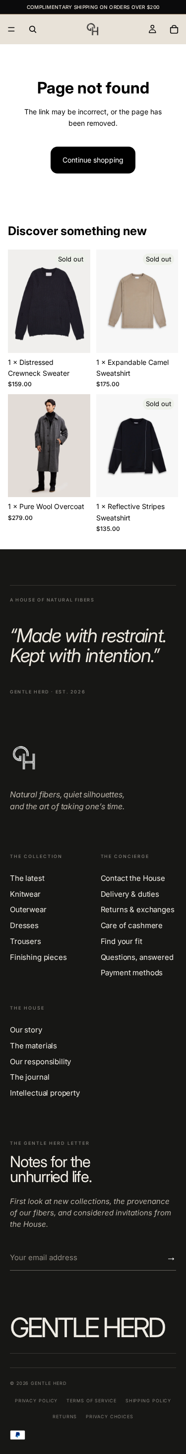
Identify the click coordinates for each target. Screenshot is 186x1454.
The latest (27, 878)
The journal (29, 1077)
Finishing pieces (38, 957)
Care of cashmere (132, 925)
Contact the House (133, 878)
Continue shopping (93, 160)
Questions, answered (137, 957)
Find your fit (121, 941)
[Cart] (174, 29)
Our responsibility (40, 1061)
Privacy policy (36, 1400)
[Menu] (11, 29)
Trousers (25, 941)
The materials (33, 1045)
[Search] (33, 29)
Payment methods (132, 972)
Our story (26, 1030)
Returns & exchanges (138, 909)
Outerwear (28, 909)
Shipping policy (148, 1400)
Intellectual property (45, 1093)
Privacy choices (109, 1416)
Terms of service (91, 1400)
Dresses (24, 925)
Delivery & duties (130, 894)
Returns (65, 1416)
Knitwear (25, 894)
